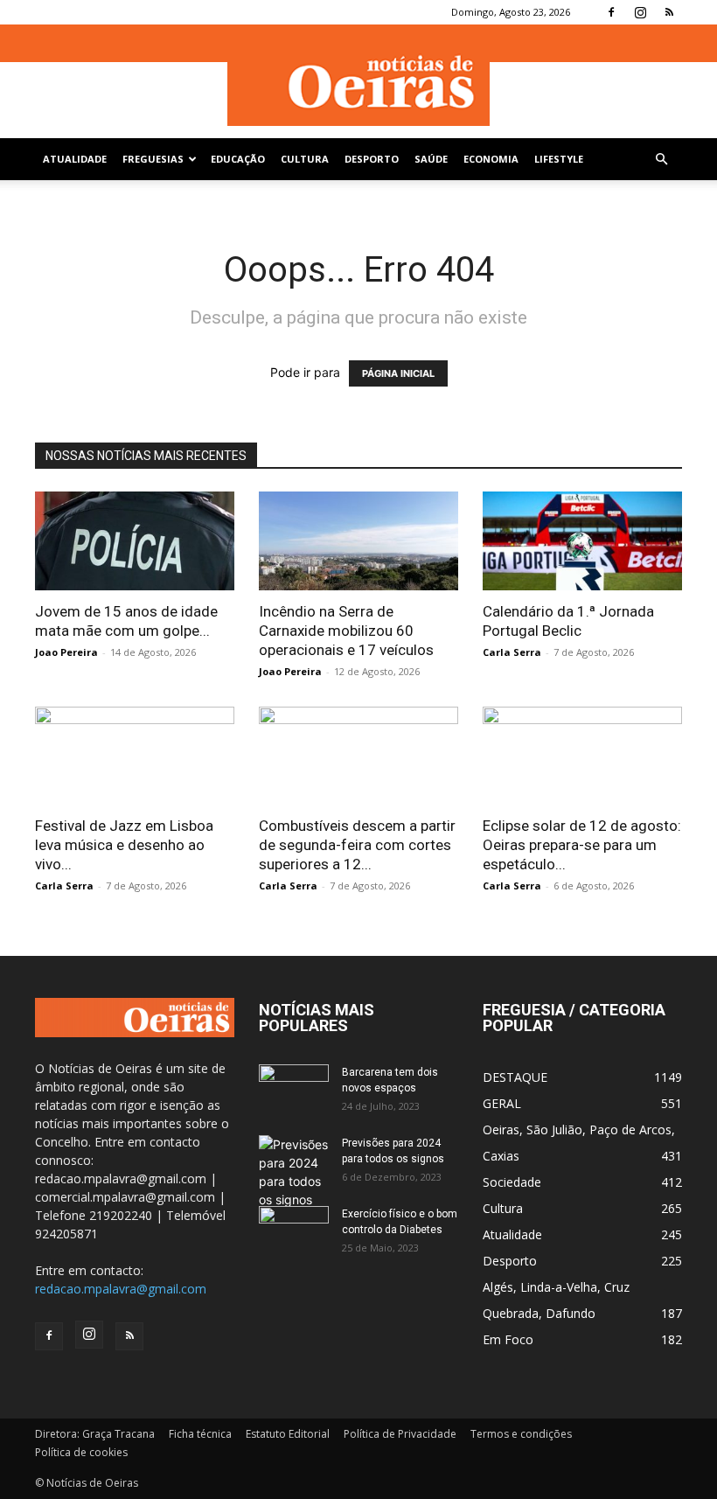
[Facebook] (611, 12)
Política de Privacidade (400, 1433)
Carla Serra (512, 652)
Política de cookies (81, 1452)
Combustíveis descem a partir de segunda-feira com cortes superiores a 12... (357, 845)
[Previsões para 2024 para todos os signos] (294, 1172)
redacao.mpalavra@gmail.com (120, 1288)
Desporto (372, 158)
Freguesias (153, 158)
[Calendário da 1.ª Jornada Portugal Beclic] (582, 541)
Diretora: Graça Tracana (95, 1433)
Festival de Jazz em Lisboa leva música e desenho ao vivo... (124, 845)
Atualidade (75, 158)
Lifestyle (558, 158)
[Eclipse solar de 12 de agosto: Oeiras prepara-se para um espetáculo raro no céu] (582, 756)
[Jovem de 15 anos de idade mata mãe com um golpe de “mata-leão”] (134, 541)
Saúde (431, 158)
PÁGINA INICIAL (398, 373)
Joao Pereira (66, 652)
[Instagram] (640, 12)
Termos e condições (521, 1433)
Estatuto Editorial (288, 1433)
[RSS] (669, 12)
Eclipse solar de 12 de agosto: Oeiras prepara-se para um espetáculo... (582, 845)
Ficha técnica (200, 1433)
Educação (238, 158)
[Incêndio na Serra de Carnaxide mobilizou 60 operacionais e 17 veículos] (358, 541)
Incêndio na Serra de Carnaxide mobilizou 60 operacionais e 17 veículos (346, 631)
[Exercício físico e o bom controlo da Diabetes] (294, 1230)
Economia (491, 158)
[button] (661, 159)
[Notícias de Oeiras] (358, 82)
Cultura (305, 158)
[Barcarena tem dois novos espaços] (294, 1088)
